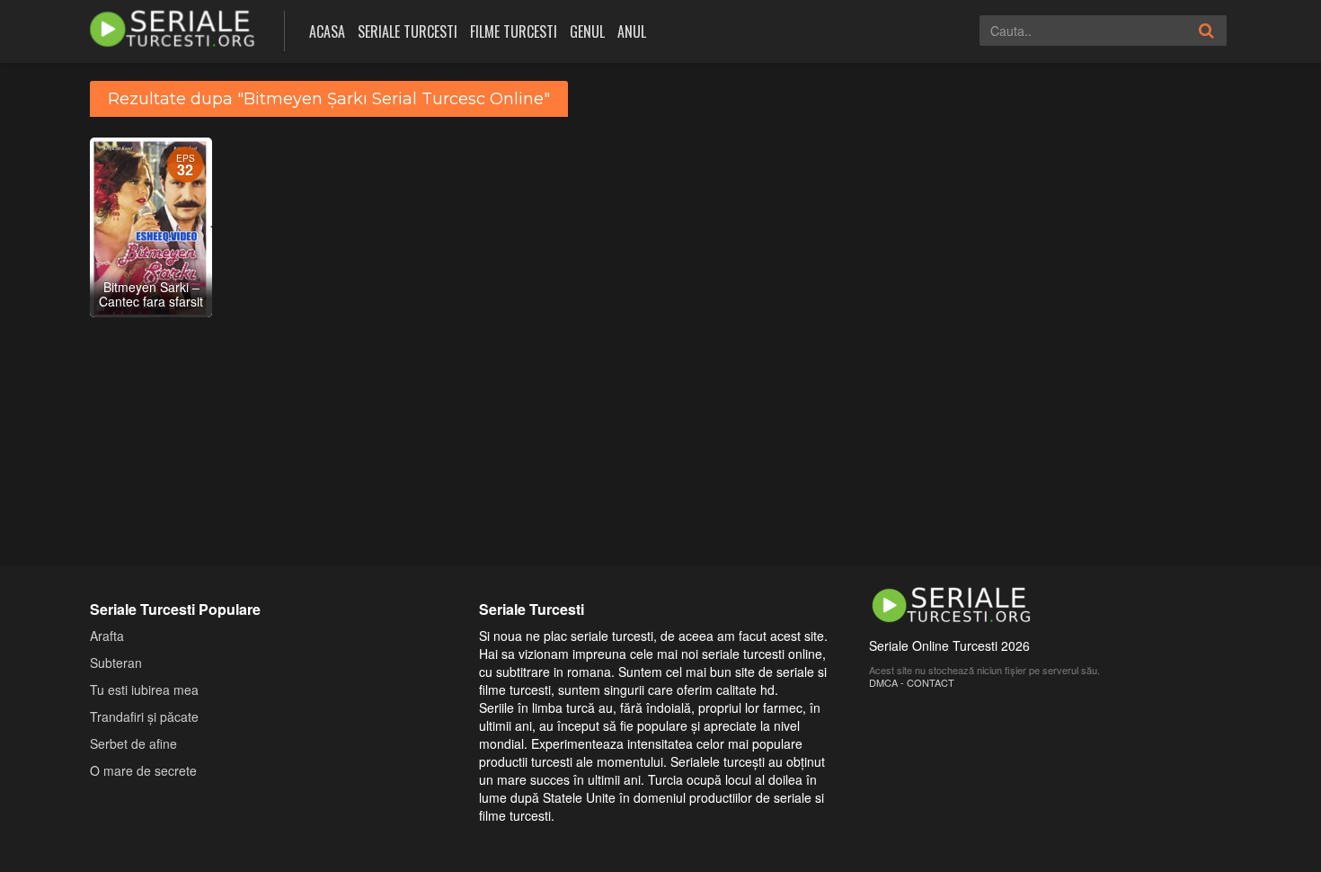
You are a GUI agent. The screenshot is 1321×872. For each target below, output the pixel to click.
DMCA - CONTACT (911, 682)
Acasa (327, 31)
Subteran (116, 663)
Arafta (107, 636)
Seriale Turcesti (407, 31)
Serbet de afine (133, 743)
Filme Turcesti (513, 31)
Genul (587, 31)
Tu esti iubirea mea (144, 689)
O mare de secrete (143, 770)
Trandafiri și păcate (144, 716)
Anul (631, 31)
